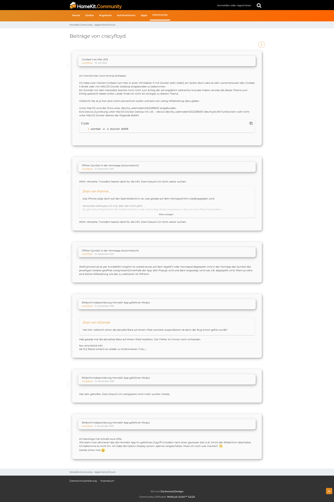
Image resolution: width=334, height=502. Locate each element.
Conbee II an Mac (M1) (95, 59)
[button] (261, 44)
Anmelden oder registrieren (234, 5)
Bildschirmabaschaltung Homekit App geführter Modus (116, 302)
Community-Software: (167, 496)
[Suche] (259, 5)
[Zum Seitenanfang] (329, 491)
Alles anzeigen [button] (166, 214)
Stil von (167, 491)
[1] (85, 129)
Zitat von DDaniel (96, 322)
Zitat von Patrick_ (96, 191)
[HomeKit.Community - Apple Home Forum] (142, 5)
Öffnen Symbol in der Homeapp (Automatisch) (110, 165)
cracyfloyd (87, 63)
